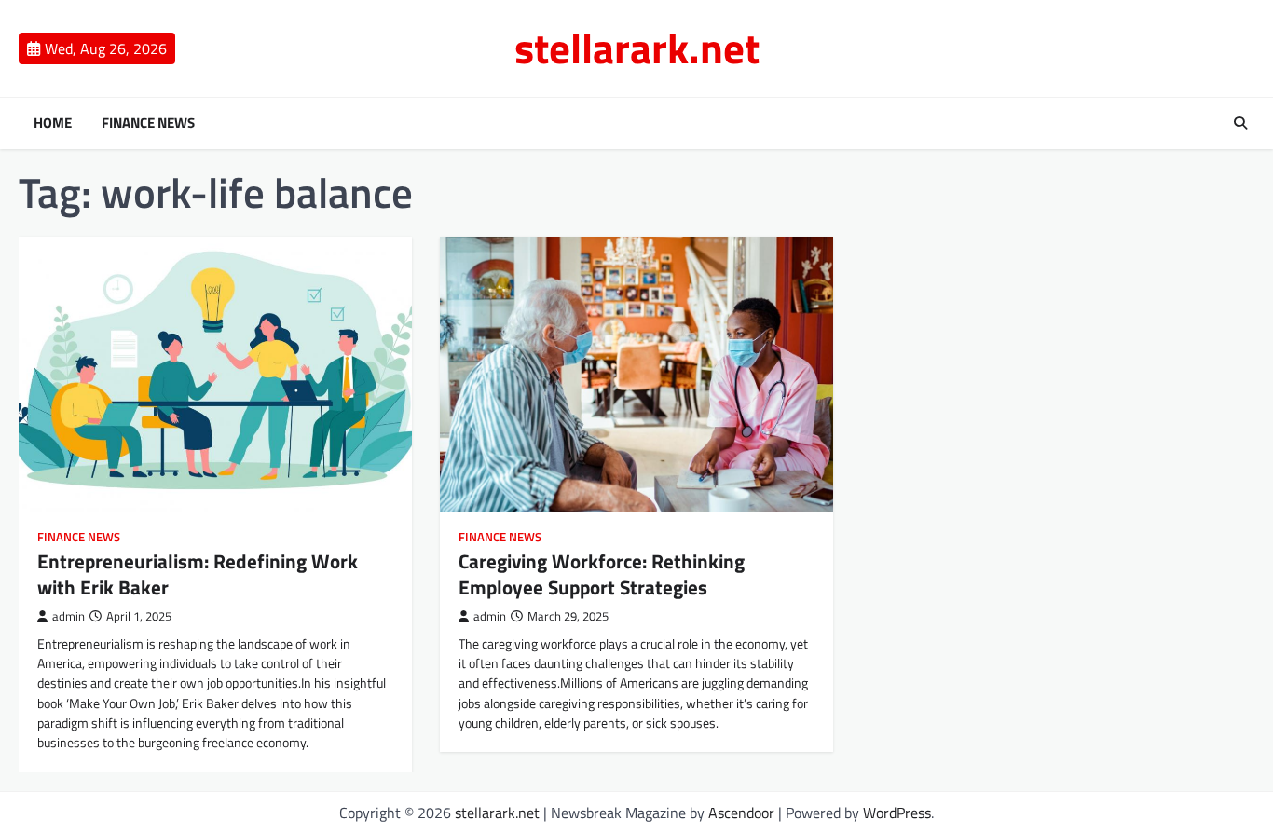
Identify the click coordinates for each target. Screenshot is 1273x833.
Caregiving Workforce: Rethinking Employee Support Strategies (602, 573)
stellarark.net (637, 47)
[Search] (1240, 123)
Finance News (148, 123)
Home (53, 123)
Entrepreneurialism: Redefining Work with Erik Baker (197, 573)
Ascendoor (741, 812)
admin (68, 616)
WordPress (897, 812)
